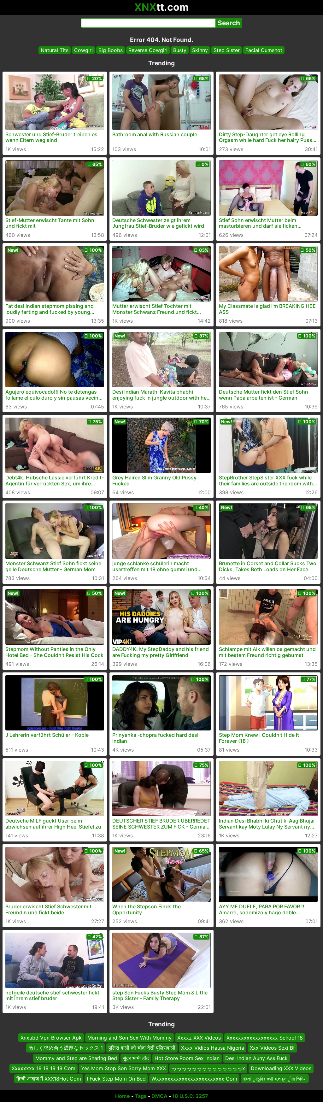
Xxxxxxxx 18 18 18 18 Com (43, 1068)
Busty (179, 50)
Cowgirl (83, 50)
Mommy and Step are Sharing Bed (76, 1058)
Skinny (200, 50)
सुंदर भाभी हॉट (136, 1058)
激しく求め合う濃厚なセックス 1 (65, 1048)
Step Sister (227, 50)
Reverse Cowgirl (147, 50)
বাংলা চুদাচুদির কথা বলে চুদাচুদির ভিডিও (275, 1078)
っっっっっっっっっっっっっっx (208, 1068)
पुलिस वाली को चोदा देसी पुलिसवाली (142, 1048)
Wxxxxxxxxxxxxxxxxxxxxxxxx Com (194, 1078)
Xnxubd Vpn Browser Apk (51, 1038)
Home (122, 1096)
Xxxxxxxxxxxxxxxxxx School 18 (264, 1038)
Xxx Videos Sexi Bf (272, 1048)
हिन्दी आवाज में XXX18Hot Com (48, 1078)
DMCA (159, 1096)
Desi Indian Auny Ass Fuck (256, 1058)
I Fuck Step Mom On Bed (116, 1078)
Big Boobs (110, 50)
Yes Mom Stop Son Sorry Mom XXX (123, 1068)
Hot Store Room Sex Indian (187, 1058)
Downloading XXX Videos (281, 1068)
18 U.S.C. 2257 (190, 1096)
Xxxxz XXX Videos (199, 1038)
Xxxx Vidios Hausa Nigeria (212, 1048)
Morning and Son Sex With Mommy (129, 1038)
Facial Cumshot (263, 50)
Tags (141, 1096)
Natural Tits (54, 50)
